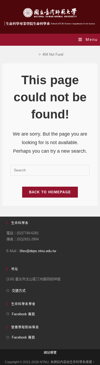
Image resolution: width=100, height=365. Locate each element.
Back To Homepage (50, 192)
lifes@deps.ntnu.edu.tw (38, 251)
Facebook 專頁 (23, 314)
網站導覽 (50, 353)
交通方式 (19, 291)
